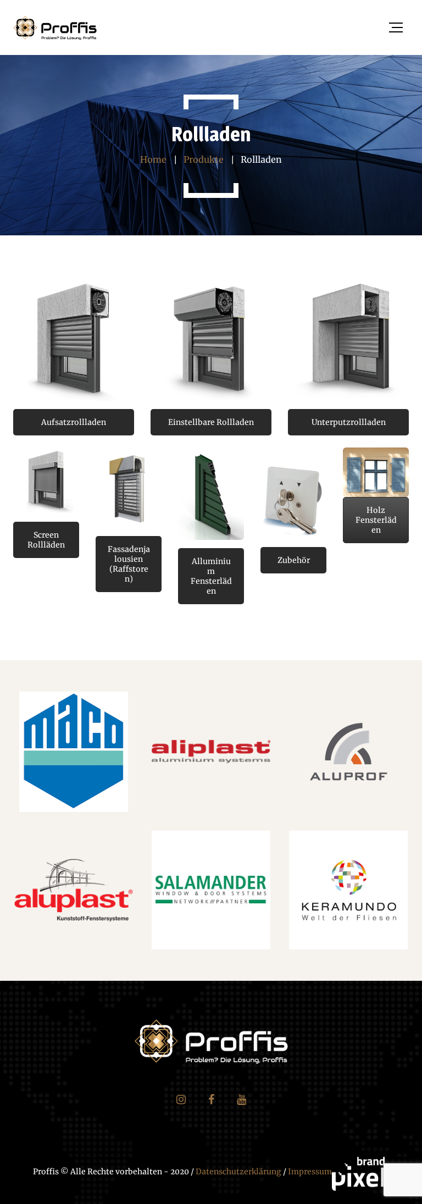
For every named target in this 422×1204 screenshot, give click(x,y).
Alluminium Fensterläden (211, 576)
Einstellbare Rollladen (211, 422)
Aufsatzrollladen (73, 422)
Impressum (310, 1172)
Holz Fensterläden (376, 520)
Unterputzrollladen (349, 422)
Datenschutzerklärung (238, 1172)
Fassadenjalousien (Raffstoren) (129, 564)
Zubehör (293, 560)
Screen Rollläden (46, 540)
